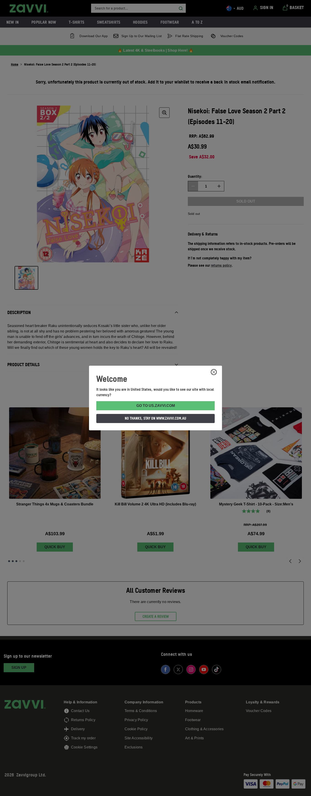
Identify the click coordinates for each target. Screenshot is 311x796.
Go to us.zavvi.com (155, 406)
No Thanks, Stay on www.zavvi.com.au (155, 418)
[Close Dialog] (214, 372)
